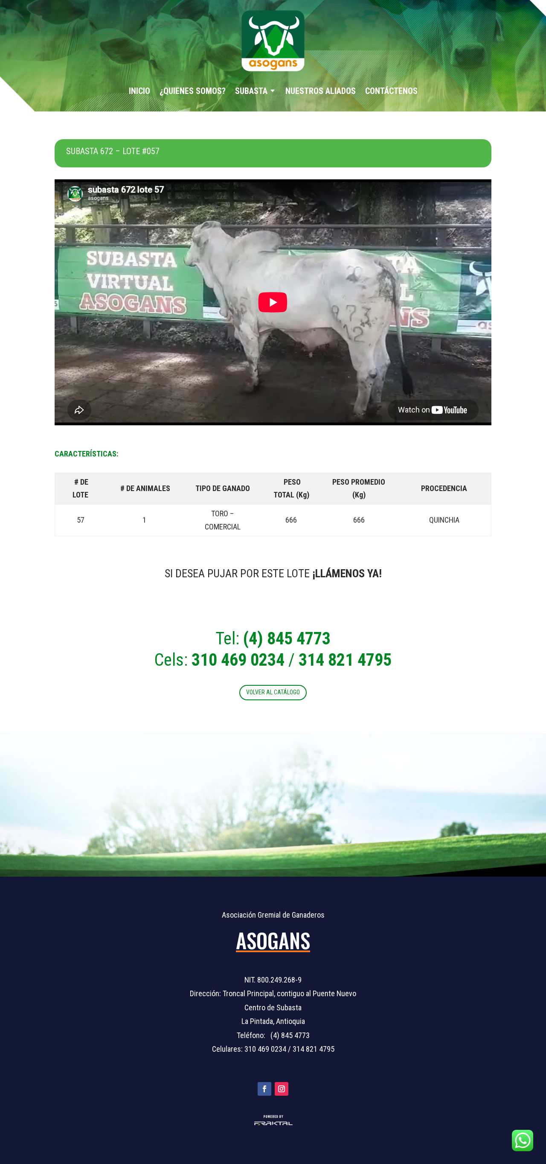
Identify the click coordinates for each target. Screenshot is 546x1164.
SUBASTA (251, 91)
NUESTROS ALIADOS (320, 91)
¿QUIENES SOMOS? (193, 91)
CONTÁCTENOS (391, 91)
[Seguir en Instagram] (281, 1089)
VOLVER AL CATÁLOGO (273, 692)
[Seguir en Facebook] (264, 1089)
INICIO (139, 91)
